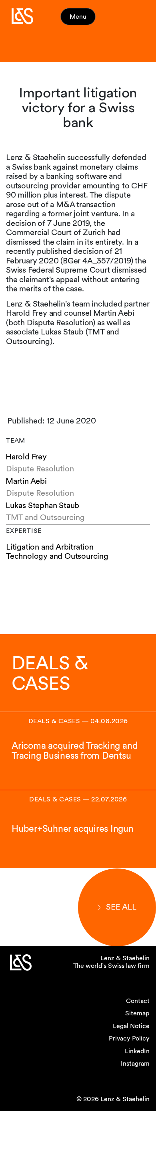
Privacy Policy (129, 1038)
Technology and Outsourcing (57, 556)
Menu (78, 16)
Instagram (135, 1063)
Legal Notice (131, 1026)
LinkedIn (137, 1051)
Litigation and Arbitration (50, 547)
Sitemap (137, 1013)
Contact (138, 1001)
